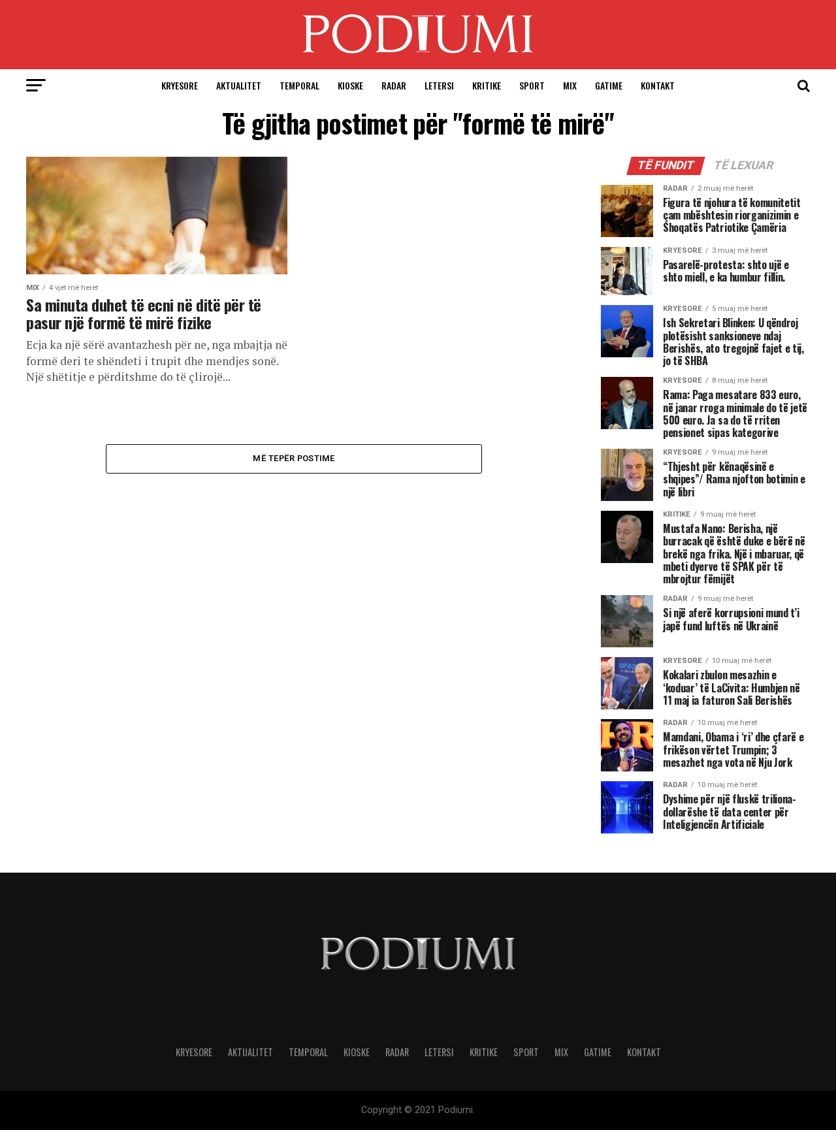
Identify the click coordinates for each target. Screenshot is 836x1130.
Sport (532, 85)
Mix (570, 85)
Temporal (299, 85)
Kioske (350, 85)
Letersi (439, 85)
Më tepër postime (293, 458)
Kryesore (179, 85)
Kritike (486, 85)
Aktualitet (238, 85)
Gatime (608, 85)
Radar (393, 85)
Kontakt (658, 85)
